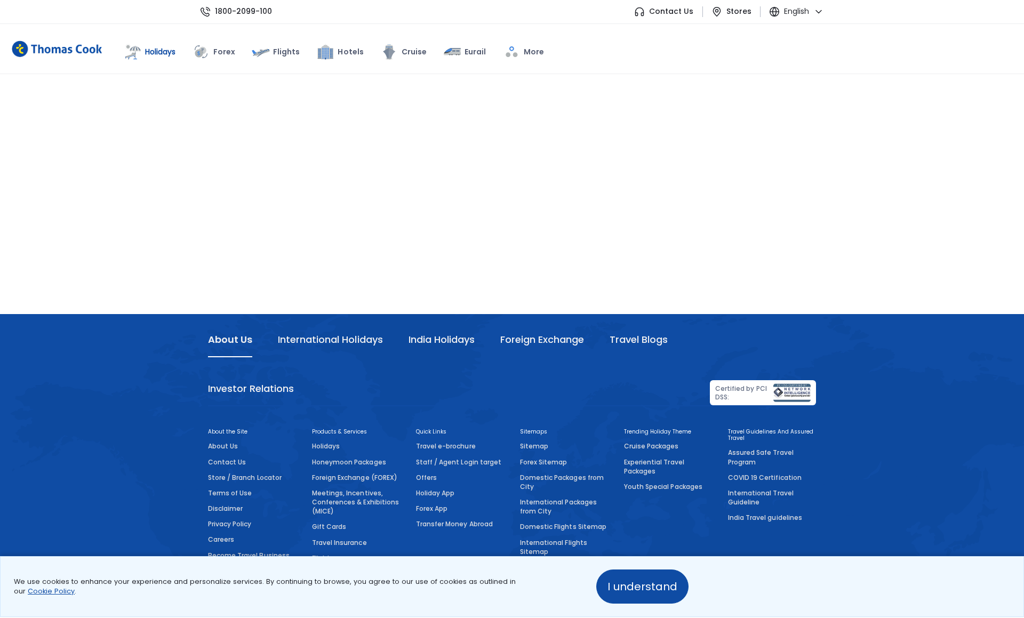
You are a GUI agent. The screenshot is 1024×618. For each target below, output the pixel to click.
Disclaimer (225, 508)
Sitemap (534, 446)
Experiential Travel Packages (654, 467)
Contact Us (671, 11)
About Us (223, 446)
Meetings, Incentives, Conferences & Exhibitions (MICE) (355, 502)
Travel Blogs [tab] (639, 339)
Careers (221, 539)
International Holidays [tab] (330, 339)
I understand (642, 586)
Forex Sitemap (543, 462)
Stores (738, 11)
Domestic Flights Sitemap (563, 526)
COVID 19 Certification (765, 477)
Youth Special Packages (663, 486)
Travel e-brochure (446, 446)
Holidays (326, 446)
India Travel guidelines (765, 517)
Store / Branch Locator (245, 477)
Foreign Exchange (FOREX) (354, 477)
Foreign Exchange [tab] (542, 339)
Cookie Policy (51, 591)
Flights (286, 51)
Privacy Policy (230, 523)
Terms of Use (230, 492)
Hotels (350, 51)
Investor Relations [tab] (251, 388)
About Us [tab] (230, 339)
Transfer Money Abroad (454, 523)
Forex (224, 51)
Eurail (475, 51)
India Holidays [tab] (442, 339)
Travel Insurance (339, 542)
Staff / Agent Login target (458, 462)
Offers (426, 477)
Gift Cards (329, 526)
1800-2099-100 (243, 11)
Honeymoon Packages (349, 462)
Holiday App (435, 492)
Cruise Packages (651, 446)
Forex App (431, 508)
